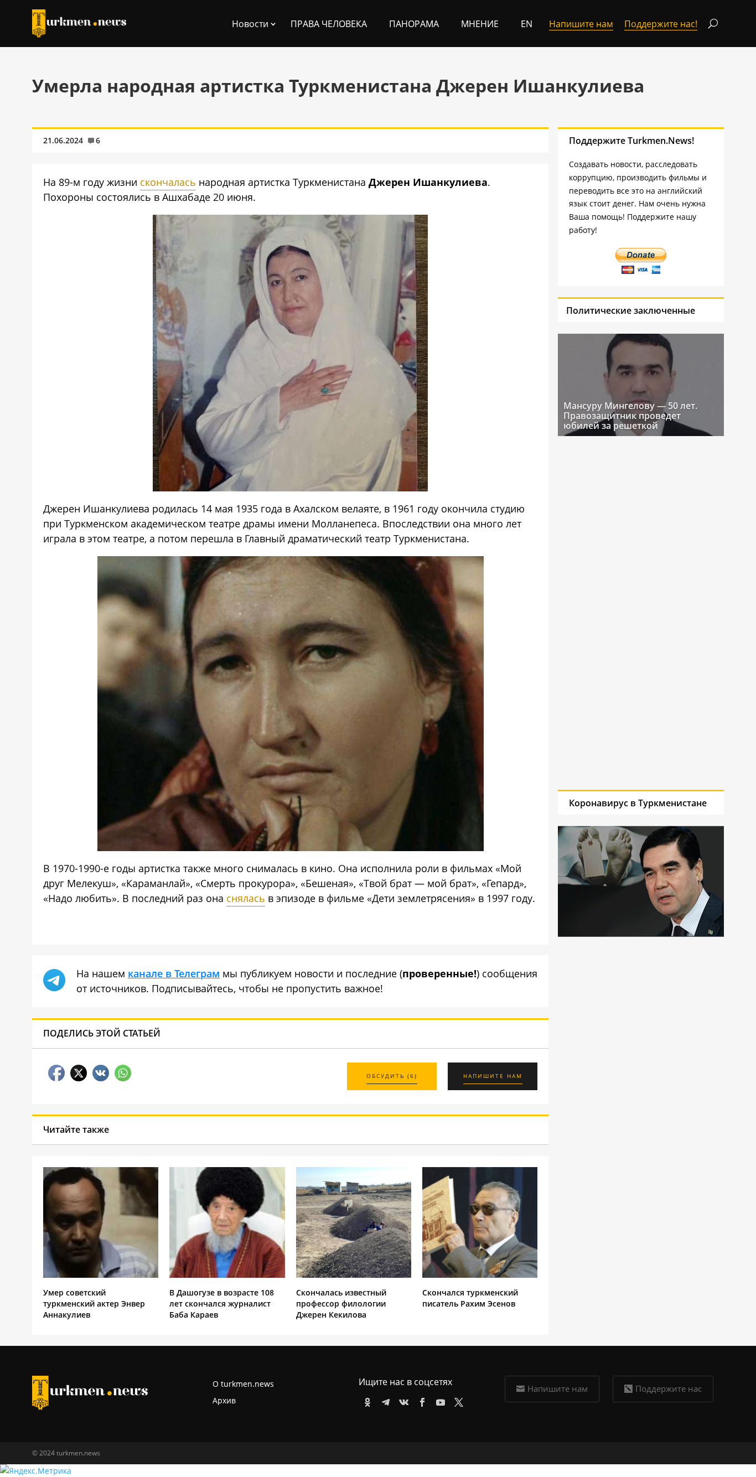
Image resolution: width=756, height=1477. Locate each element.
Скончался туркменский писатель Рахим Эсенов (470, 1298)
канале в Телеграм (174, 973)
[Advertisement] (630, 613)
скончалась (168, 182)
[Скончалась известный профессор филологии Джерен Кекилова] (353, 1274)
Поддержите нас (668, 1388)
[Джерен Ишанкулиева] (290, 487)
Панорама (414, 24)
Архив (224, 1400)
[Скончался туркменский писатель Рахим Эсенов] (479, 1274)
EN (526, 24)
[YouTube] (439, 1400)
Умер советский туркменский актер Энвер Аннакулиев (94, 1303)
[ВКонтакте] (402, 1400)
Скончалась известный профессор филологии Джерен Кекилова (341, 1303)
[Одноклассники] (365, 1400)
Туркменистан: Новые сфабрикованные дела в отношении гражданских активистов (619, 421)
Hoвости (250, 24)
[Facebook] (420, 1400)
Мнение (480, 24)
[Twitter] (457, 1400)
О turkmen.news (243, 1383)
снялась (245, 898)
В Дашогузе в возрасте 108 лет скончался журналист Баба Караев (221, 1303)
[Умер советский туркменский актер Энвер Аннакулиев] (100, 1274)
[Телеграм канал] (384, 1400)
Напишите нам (557, 1388)
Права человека (329, 24)
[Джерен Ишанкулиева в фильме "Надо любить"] (290, 847)
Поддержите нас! (660, 24)
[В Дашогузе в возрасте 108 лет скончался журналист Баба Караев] (226, 1274)
